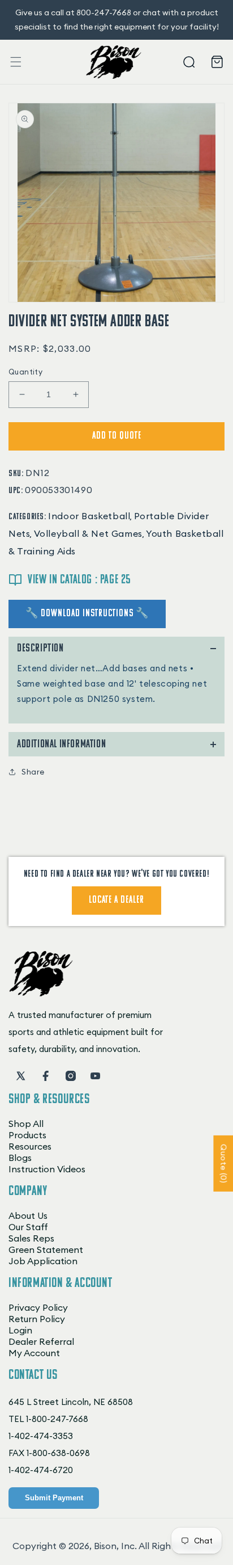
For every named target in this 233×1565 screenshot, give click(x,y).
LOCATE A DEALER (116, 900)
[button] (16, 62)
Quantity (25, 371)
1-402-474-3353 (40, 1436)
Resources (29, 1146)
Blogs (20, 1157)
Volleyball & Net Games (88, 533)
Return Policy (36, 1318)
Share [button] (33, 772)
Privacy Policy (38, 1307)
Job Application (42, 1261)
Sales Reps (31, 1238)
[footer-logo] (41, 993)
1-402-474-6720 (40, 1470)
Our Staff (28, 1226)
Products (27, 1135)
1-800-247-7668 (57, 1418)
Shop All (26, 1123)
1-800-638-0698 (58, 1453)
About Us (28, 1215)
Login (20, 1330)
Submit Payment (54, 1498)
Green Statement (45, 1249)
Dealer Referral (41, 1341)
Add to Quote (116, 436)
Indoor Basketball (89, 515)
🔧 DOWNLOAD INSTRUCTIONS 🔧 (87, 614)
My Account (34, 1352)
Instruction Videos (46, 1169)
